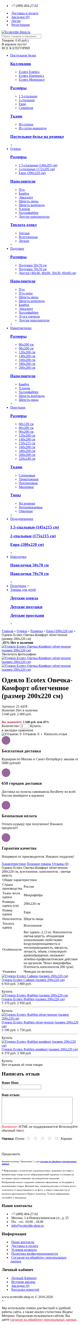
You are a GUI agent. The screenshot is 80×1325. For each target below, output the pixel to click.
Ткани (16, 116)
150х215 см (27, 443)
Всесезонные (28, 237)
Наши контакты (22, 1242)
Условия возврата (24, 1250)
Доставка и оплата (24, 1246)
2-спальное (27, 100)
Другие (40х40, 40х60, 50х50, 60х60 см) (47, 273)
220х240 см (27, 458)
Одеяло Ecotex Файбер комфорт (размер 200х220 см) (40, 1049)
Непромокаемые (31, 507)
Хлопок (24, 209)
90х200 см (26, 348)
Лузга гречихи (29, 316)
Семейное (26, 108)
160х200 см (27, 360)
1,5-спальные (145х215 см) (34, 527)
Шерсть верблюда (32, 205)
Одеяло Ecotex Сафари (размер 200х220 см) (33, 980)
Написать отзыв (55, 734)
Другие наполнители (34, 216)
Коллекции (20, 63)
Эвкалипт (26, 197)
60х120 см (26, 424)
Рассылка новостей (25, 1289)
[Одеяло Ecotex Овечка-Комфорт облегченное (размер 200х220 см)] (40, 650)
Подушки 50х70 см (33, 265)
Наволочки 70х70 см (29, 573)
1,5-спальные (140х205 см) (38, 165)
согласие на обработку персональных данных (43, 1319)
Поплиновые (28, 483)
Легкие (24, 241)
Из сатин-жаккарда (33, 128)
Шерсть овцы (28, 201)
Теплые (24, 233)
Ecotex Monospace (32, 79)
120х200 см (27, 352)
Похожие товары (39, 864)
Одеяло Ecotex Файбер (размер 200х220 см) (33, 999)
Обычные (26, 511)
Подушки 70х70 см (33, 269)
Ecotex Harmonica (31, 76)
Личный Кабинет (24, 1278)
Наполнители (22, 181)
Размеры (18, 88)
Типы (15, 495)
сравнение (25, 730)
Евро (22, 104)
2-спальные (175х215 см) (33, 536)
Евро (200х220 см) (32, 173)
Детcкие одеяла (24, 598)
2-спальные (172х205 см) (37, 169)
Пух (22, 189)
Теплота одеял (23, 225)
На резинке (27, 503)
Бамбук (24, 193)
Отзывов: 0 (31, 734)
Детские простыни (27, 615)
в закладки (9, 730)
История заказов (23, 1282)
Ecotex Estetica (29, 72)
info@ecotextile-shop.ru (27, 1225)
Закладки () (20, 1286)
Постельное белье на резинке (37, 136)
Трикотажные (29, 479)
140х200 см (27, 356)
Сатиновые (27, 475)
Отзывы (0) (60, 864)
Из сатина (26, 124)
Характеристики (14, 864)
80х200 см (26, 344)
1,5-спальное (28, 96)
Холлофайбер (28, 213)
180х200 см (27, 364)
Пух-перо (26, 293)
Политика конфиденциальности (34, 1253)
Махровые (26, 487)
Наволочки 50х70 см (29, 565)
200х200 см (27, 367)
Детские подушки (26, 607)
